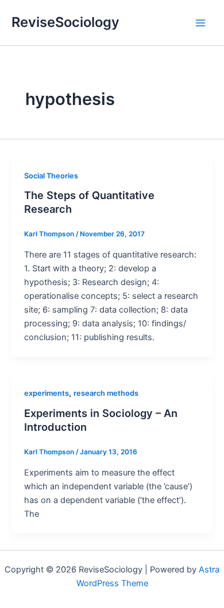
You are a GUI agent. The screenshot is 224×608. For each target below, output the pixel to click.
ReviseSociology (65, 22)
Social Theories (51, 176)
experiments (46, 393)
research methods (106, 393)
